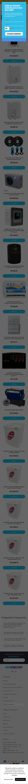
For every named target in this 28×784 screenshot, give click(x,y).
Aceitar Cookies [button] (20, 779)
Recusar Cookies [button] (9, 779)
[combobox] (7, 28)
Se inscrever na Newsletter (14, 34)
